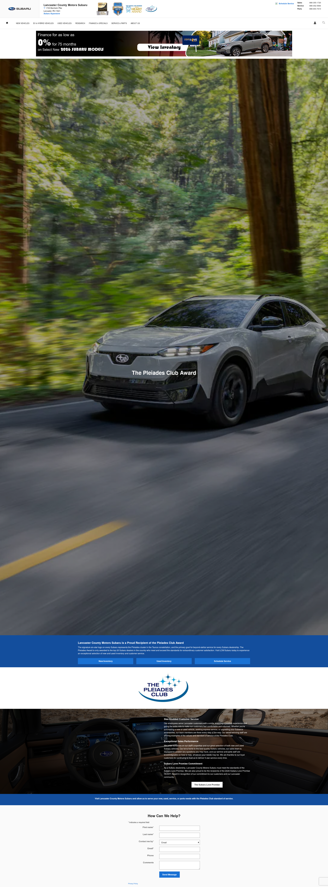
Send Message (169, 874)
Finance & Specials (98, 23)
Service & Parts (119, 23)
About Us (135, 23)
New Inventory (106, 661)
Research (80, 23)
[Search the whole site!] (323, 22)
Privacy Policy (133, 883)
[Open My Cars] (314, 23)
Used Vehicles (64, 23)
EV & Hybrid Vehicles (43, 23)
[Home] (19, 9)
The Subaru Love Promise (207, 784)
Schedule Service (286, 3)
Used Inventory (164, 661)
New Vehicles (22, 23)
